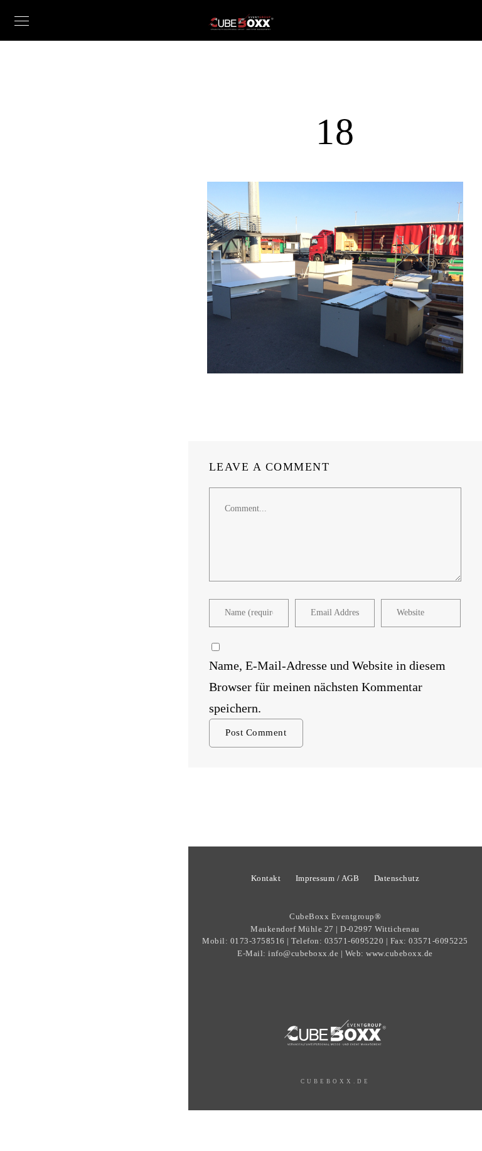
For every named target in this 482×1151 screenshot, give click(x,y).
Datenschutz (397, 878)
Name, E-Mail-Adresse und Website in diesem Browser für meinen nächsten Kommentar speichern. (327, 687)
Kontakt (266, 878)
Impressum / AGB (328, 878)
